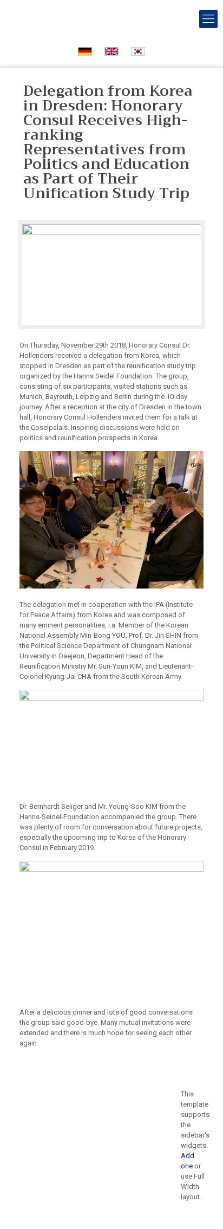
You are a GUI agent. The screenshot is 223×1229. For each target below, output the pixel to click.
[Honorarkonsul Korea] (111, 18)
